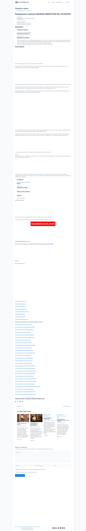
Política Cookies (29, 526)
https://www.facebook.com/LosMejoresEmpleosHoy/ (25, 352)
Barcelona (32, 426)
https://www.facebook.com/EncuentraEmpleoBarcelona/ (25, 378)
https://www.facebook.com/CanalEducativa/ (23, 347)
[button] (63, 2)
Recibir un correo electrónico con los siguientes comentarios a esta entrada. (30, 469)
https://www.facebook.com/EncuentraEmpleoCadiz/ (25, 383)
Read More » (19, 439)
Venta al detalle (27, 182)
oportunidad (22, 63)
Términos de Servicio (25, 528)
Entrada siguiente (67, 406)
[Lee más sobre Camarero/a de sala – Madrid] (23, 418)
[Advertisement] (43, 56)
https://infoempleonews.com (20, 301)
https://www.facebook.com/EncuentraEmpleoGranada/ (25, 371)
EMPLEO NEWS (50, 243)
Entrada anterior (18, 406)
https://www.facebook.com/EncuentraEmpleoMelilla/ (25, 373)
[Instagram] (54, 528)
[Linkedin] (22, 401)
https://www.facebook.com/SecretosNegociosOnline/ (25, 345)
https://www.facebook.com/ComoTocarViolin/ (23, 360)
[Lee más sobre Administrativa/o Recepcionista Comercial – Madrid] (63, 415)
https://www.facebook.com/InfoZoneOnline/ (23, 342)
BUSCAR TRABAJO (21, 241)
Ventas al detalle (20, 182)
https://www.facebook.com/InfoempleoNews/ (23, 324)
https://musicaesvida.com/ (20, 314)
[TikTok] (56, 528)
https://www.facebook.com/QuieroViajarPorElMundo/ (25, 365)
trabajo (33, 67)
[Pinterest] (20, 401)
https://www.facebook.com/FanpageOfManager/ (24, 350)
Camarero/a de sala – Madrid (22, 424)
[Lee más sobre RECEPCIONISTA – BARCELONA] (50, 415)
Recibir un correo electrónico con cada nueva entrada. (26, 472)
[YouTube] (64, 528)
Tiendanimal (19, 17)
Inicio (16, 526)
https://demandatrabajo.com (20, 306)
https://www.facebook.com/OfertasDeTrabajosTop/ (24, 334)
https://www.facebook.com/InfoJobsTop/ (23, 332)
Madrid (29, 18)
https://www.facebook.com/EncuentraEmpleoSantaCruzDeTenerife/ (28, 386)
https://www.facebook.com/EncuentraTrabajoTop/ (24, 329)
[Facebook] (15, 401)
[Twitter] (17, 401)
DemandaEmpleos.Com (29, 529)
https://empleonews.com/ (20, 263)
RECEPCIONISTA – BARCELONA (48, 418)
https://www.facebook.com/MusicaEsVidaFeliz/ (24, 358)
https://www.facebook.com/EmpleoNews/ (23, 340)
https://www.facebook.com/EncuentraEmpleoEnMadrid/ (25, 381)
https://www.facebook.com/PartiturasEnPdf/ (23, 363)
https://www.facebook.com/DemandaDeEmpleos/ (24, 376)
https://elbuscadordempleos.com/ (21, 319)
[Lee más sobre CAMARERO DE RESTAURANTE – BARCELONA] (36, 418)
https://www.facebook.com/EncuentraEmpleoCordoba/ (25, 394)
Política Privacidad (36, 526)
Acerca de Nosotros (21, 526)
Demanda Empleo (20, 425)
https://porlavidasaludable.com (21, 309)
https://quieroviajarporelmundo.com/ (22, 311)
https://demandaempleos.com (20, 303)
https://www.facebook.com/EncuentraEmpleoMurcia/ (25, 368)
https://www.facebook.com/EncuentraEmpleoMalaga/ (25, 391)
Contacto (32, 528)
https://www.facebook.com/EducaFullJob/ (23, 355)
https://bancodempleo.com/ (20, 316)
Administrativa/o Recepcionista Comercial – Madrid (63, 420)
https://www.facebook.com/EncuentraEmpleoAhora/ (25, 327)
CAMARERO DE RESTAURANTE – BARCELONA (34, 424)
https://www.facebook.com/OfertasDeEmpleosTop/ (24, 337)
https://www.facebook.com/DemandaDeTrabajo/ (24, 389)
